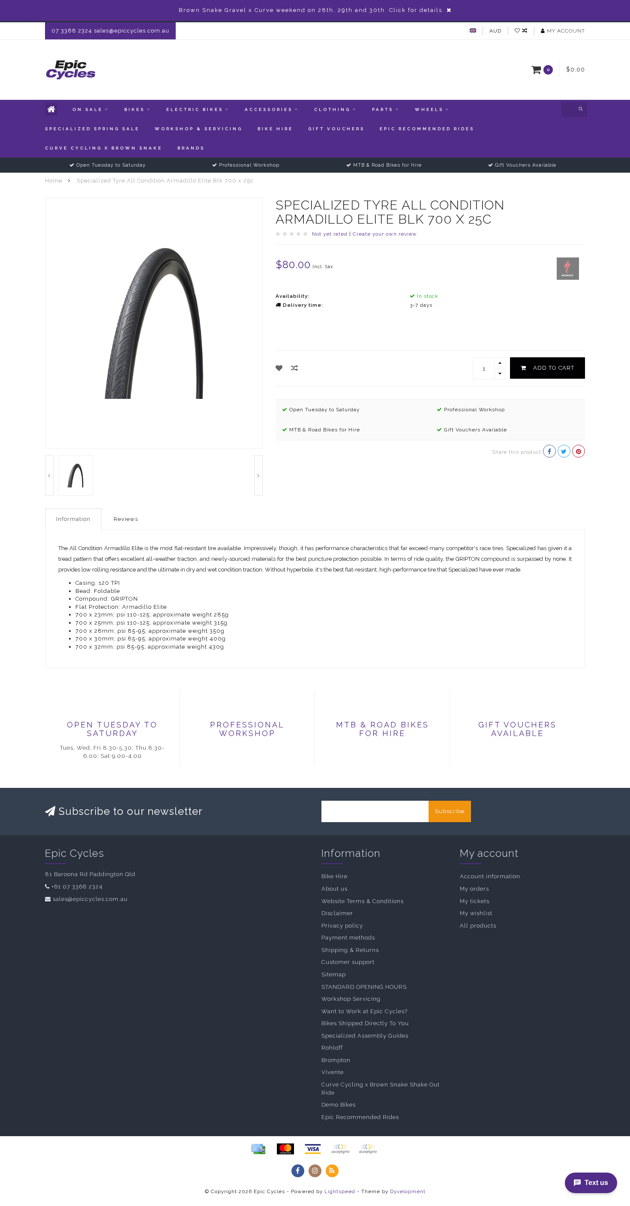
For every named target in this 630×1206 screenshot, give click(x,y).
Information (73, 519)
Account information (490, 876)
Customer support (348, 962)
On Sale (87, 109)
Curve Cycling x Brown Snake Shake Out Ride (380, 1088)
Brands (191, 148)
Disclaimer (337, 913)
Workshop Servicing (351, 999)
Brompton (336, 1060)
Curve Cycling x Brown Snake (103, 148)
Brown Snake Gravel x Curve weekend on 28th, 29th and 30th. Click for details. (311, 10)
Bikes (134, 109)
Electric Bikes (194, 109)
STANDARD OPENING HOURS (364, 987)
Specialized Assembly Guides (364, 1035)
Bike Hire (275, 128)
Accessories (269, 109)
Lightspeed (339, 1191)
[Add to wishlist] (279, 368)
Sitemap (333, 974)
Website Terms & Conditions (362, 901)
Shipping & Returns (350, 950)
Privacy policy (342, 925)
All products (478, 925)
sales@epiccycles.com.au (90, 899)
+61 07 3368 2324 (76, 886)
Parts (382, 109)
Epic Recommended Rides (427, 128)
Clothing (332, 109)
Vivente (332, 1072)
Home (53, 180)
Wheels (429, 109)
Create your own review (385, 234)
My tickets (474, 901)
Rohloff (332, 1047)
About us (334, 889)
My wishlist (476, 913)
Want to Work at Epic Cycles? (364, 1011)
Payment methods (348, 937)
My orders (474, 889)
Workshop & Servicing (199, 128)
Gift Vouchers (336, 128)
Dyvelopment (408, 1191)
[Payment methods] (258, 1149)
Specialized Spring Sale (92, 128)
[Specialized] (568, 268)
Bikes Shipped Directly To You (365, 1023)
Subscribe (450, 811)
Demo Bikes (338, 1104)
